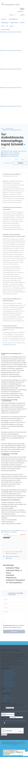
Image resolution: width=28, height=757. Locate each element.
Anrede (3, 707)
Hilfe (5, 691)
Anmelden (4, 734)
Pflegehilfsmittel (14, 22)
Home (2, 128)
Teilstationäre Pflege (9, 676)
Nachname (17, 715)
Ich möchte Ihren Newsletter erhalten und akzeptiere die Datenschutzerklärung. (15, 725)
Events (3, 26)
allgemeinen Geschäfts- (18, 625)
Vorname (16, 713)
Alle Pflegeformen (13, 19)
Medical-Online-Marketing (18, 744)
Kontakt (11, 26)
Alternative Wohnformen (10, 670)
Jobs (7, 26)
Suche (22, 8)
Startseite (3, 19)
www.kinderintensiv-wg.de (9, 344)
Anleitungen (7, 690)
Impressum (6, 696)
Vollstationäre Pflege (9, 674)
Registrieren (20, 11)
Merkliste (21, 15)
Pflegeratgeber (5, 22)
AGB (5, 699)
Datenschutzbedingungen (13, 627)
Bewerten (20, 163)
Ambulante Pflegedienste (10, 673)
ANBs (5, 701)
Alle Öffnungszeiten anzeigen (13, 536)
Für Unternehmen (5, 29)
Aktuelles (22, 22)
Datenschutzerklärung (9, 698)
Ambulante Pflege (9, 128)
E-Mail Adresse (5, 717)
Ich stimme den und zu (13, 626)
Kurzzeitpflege (7, 677)
